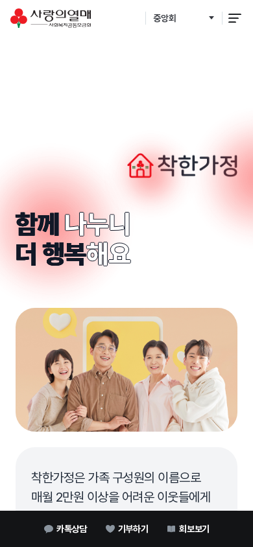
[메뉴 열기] (235, 18)
